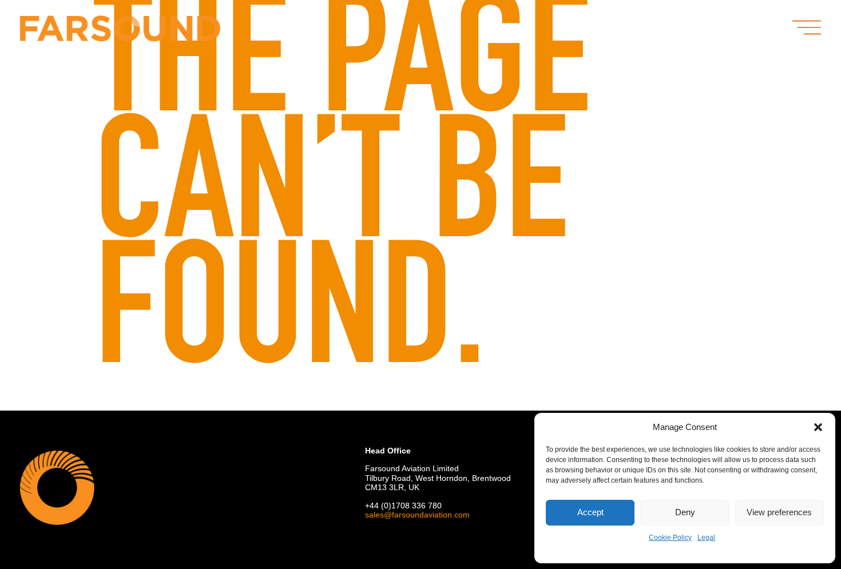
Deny (685, 512)
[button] (818, 427)
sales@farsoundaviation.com (417, 514)
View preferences (779, 512)
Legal (706, 538)
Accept (590, 512)
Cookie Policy (670, 538)
